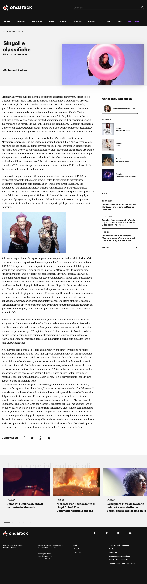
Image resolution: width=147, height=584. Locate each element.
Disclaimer (113, 549)
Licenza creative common (119, 545)
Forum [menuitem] (119, 21)
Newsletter (113, 552)
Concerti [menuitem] (64, 21)
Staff (75, 545)
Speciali (6, 31)
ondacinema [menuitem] (133, 21)
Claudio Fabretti (9, 548)
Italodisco (8, 165)
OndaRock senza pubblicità (119, 556)
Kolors (86, 127)
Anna (89, 131)
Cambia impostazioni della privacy (122, 563)
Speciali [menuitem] (91, 21)
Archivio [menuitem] (77, 21)
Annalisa (88, 123)
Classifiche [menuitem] (105, 21)
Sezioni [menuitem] (7, 21)
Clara (58, 138)
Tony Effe (66, 116)
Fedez (50, 138)
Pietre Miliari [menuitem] (37, 21)
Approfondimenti (16, 31)
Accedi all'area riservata (118, 560)
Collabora (77, 552)
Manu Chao (60, 357)
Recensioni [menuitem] (21, 21)
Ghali (49, 372)
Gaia (76, 116)
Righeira (58, 277)
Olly (24, 273)
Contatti (77, 549)
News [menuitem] (51, 21)
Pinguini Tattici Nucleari (69, 273)
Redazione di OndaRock (16, 70)
